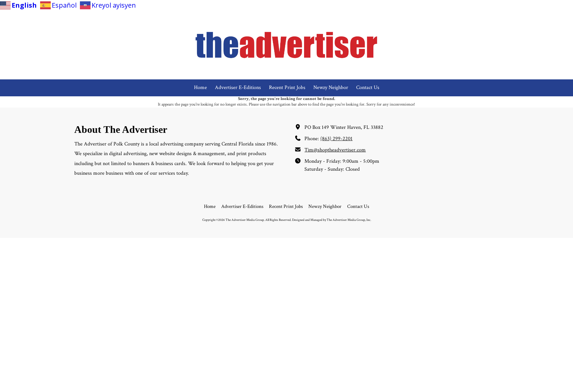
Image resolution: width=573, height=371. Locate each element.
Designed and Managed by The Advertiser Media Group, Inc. (331, 220)
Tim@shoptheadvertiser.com (335, 149)
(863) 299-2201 (336, 138)
